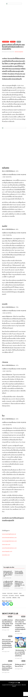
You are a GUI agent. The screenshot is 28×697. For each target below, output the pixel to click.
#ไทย (19, 597)
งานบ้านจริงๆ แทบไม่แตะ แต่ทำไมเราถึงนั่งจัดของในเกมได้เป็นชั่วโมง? (7, 667)
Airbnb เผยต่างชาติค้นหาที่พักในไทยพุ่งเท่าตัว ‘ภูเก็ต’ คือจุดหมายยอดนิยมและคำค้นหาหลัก (8, 574)
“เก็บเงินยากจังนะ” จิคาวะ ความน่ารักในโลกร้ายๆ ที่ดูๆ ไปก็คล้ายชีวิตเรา (20, 653)
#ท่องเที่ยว (22, 595)
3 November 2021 (7, 577)
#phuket (16, 593)
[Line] (11, 604)
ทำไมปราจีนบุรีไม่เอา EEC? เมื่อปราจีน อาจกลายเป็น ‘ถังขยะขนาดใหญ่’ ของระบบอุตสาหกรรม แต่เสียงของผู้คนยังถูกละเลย (20, 625)
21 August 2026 (19, 633)
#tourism (11, 595)
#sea (20, 593)
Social (13, 41)
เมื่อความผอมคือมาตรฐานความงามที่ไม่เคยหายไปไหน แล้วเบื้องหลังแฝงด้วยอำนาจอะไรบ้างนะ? (7, 644)
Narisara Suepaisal (19, 51)
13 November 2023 (19, 588)
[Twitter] (7, 604)
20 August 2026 (6, 672)
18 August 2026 (6, 629)
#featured (10, 593)
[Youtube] (13, 682)
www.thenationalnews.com (9, 537)
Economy (5, 41)
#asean (4, 593)
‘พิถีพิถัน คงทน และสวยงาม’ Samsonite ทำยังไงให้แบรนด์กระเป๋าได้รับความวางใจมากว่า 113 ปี (19, 584)
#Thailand (5, 595)
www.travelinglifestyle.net (9, 534)
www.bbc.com (6, 555)
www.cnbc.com (6, 544)
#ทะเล (3, 597)
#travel (17, 595)
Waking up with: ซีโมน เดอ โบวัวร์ (20, 665)
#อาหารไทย (8, 597)
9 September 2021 (19, 575)
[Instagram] (15, 682)
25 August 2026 (6, 651)
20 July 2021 (6, 588)
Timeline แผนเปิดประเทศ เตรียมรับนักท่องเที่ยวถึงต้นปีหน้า (19, 572)
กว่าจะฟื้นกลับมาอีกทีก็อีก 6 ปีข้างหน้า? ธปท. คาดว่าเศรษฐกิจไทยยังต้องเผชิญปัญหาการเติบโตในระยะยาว (8, 584)
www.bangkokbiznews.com (9, 541)
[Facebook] (4, 604)
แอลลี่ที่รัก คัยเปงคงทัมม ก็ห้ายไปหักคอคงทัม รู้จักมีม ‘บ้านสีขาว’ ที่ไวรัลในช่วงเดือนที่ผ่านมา (7, 623)
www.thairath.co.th (7, 551)
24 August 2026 (19, 668)
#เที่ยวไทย (14, 597)
